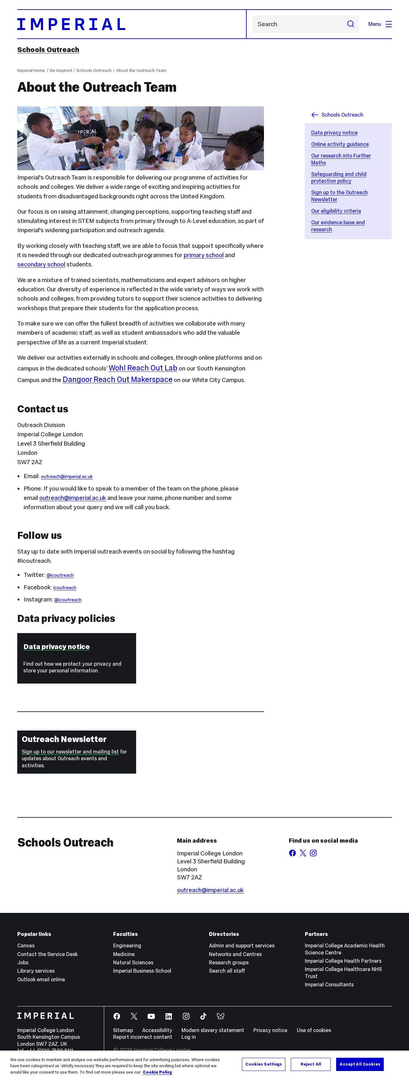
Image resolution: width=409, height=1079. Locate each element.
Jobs (22, 962)
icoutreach (64, 588)
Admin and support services (241, 945)
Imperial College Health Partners (343, 961)
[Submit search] (350, 24)
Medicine (124, 954)
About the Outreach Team (141, 70)
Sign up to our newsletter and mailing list (70, 751)
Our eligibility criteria (336, 211)
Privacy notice (270, 1030)
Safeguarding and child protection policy (339, 177)
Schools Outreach (48, 49)
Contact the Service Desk (47, 954)
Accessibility (157, 1030)
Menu (374, 24)
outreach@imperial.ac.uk (67, 476)
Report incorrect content (142, 1037)
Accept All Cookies (360, 1064)
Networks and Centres (235, 954)
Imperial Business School (142, 971)
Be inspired (61, 70)
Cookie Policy (157, 1072)
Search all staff (227, 971)
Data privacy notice (334, 132)
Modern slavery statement (212, 1030)
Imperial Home (31, 70)
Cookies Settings (263, 1064)
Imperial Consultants (329, 984)
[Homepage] (132, 24)
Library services (36, 971)
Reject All (311, 1064)
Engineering (127, 945)
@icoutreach (60, 575)
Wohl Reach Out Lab (143, 367)
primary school (204, 255)
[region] (204, 1065)
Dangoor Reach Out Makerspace (118, 379)
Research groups (229, 962)
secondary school (41, 264)
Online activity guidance (340, 144)
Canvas (26, 945)
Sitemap (123, 1030)
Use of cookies (314, 1030)
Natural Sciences (133, 962)
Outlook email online (41, 979)
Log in (188, 1037)
